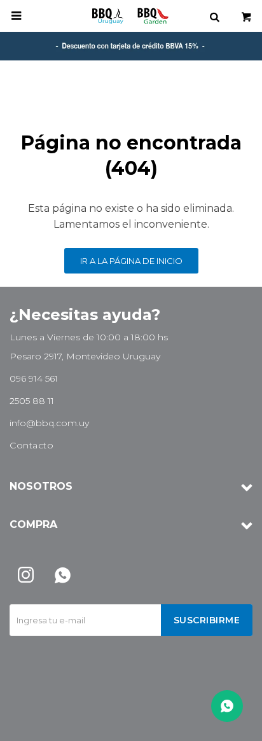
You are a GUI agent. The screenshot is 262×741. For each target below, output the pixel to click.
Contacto (31, 445)
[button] (214, 16)
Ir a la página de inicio (131, 261)
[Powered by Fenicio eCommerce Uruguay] (233, 725)
